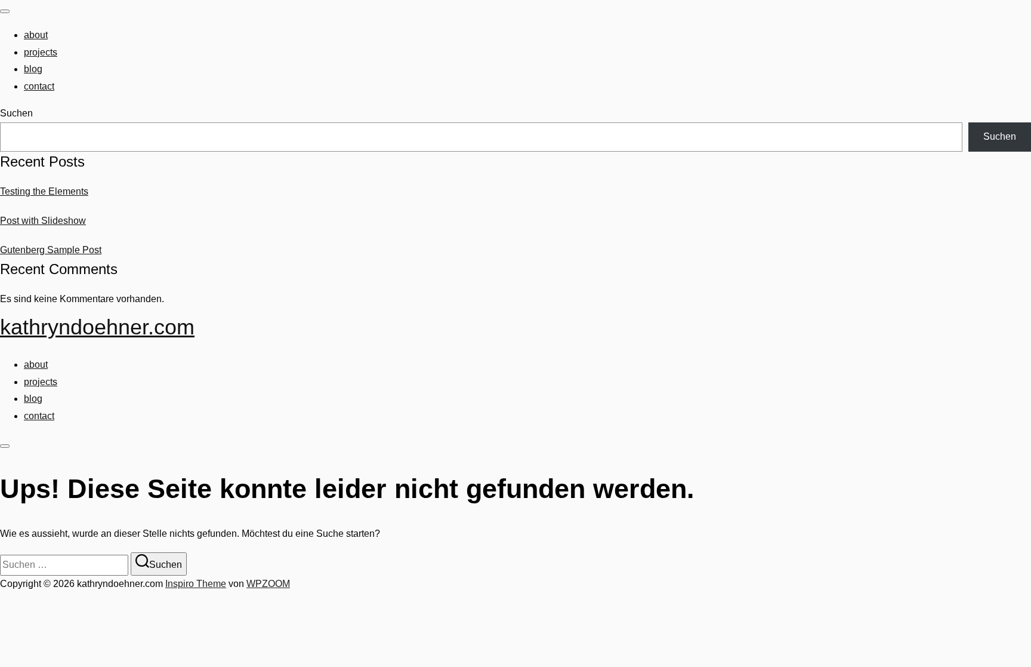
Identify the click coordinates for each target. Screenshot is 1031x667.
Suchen (16, 113)
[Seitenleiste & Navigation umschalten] (5, 446)
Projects (40, 52)
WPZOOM (268, 584)
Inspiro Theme (195, 584)
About (36, 35)
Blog (33, 69)
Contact (39, 86)
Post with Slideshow (43, 221)
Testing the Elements (44, 191)
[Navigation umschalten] (5, 11)
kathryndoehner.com (97, 327)
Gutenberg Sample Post (50, 250)
